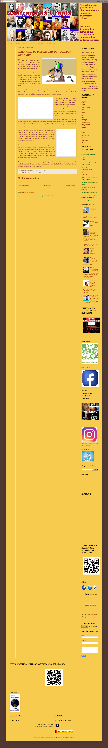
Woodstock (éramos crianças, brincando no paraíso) (89, 168)
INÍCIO (10, 43)
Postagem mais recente (23, 185)
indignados (32, 172)
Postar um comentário (25, 182)
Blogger (71, 737)
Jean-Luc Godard (38, 172)
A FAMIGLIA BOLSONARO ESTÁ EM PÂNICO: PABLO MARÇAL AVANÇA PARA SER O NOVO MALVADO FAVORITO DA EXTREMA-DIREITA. (90, 286)
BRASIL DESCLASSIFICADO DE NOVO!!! (94, 223)
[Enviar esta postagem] (37, 170)
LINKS (25, 43)
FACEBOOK (51, 43)
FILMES (18, 43)
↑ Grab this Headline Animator (47, 197)
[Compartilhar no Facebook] (44, 170)
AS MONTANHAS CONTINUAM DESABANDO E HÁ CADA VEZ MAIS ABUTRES (90, 261)
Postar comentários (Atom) (28, 188)
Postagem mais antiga (71, 185)
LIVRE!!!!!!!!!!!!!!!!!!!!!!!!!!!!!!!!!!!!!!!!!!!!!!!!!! (91, 244)
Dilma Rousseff (25, 172)
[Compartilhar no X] (43, 170)
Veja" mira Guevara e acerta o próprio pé (90, 173)
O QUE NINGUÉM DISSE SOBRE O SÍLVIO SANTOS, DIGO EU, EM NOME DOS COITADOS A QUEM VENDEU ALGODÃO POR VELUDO (90, 235)
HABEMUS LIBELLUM (93, 208)
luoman (60, 737)
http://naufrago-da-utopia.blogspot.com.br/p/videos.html (90, 617)
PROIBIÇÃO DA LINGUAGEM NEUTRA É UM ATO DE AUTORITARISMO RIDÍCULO (90, 299)
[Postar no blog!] (41, 170)
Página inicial (47, 185)
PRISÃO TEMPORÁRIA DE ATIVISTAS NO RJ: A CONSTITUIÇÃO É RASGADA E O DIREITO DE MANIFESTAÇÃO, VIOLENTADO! (90, 272)
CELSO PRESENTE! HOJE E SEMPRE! (93, 251)
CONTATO (41, 43)
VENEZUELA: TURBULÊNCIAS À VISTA (90, 217)
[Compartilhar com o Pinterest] (46, 170)
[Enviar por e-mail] (40, 170)
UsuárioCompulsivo (49, 727)
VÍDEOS (32, 43)
